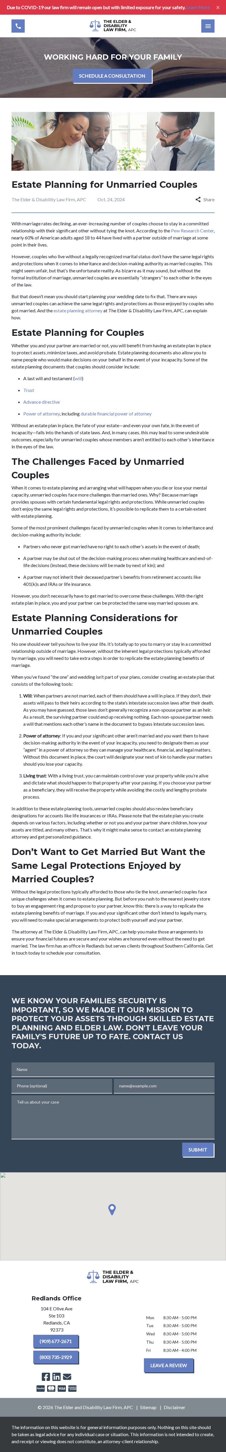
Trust (29, 390)
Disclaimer (174, 1407)
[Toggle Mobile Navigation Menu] (208, 26)
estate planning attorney (78, 310)
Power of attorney (41, 413)
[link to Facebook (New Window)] (46, 1376)
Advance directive (42, 402)
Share (209, 199)
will (78, 378)
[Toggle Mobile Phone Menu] (18, 26)
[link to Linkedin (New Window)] (56, 1376)
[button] (113, 1209)
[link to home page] (113, 26)
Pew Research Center (192, 230)
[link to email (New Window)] (67, 1376)
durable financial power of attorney (117, 413)
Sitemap (148, 1407)
